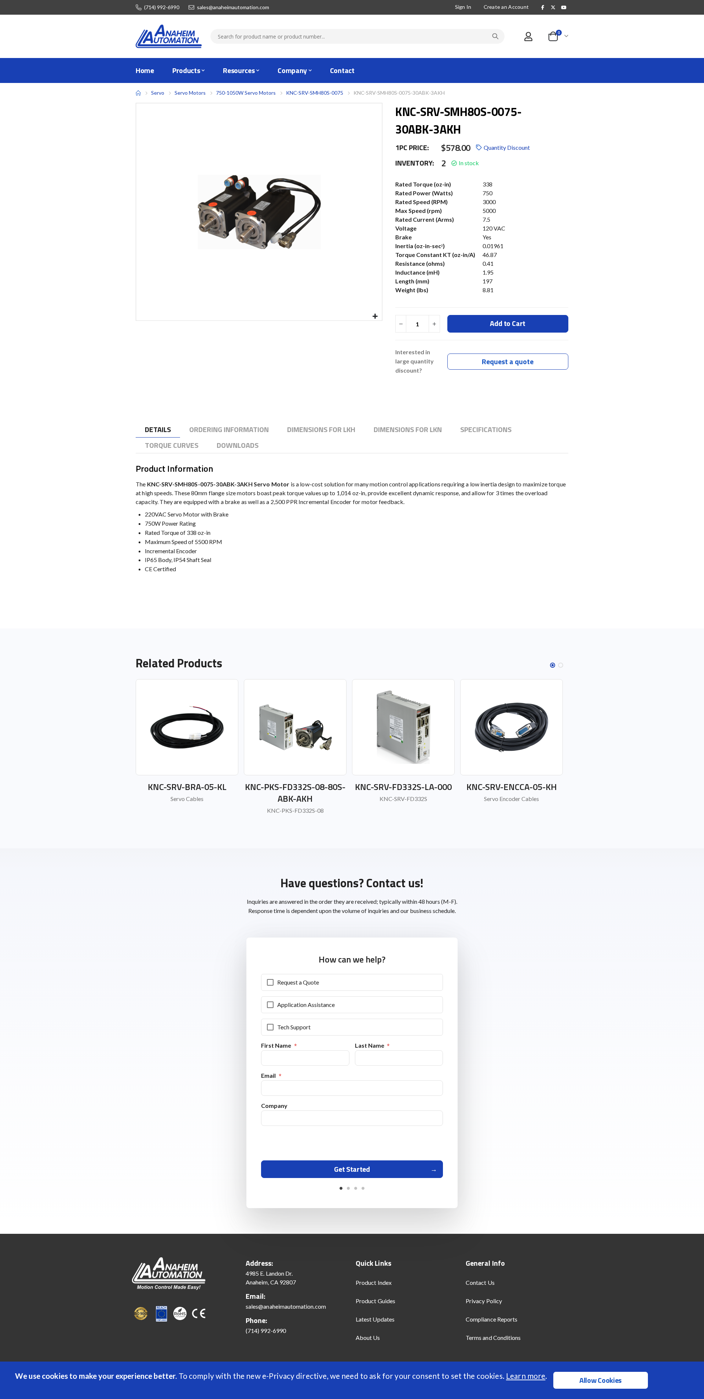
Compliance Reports (491, 1319)
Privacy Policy (484, 1300)
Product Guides (375, 1300)
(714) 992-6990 (161, 7)
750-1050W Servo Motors (246, 93)
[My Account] (528, 36)
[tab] (158, 430)
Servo (157, 93)
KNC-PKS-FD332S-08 (295, 810)
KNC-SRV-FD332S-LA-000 (403, 786)
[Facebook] (542, 7)
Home (138, 92)
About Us (368, 1337)
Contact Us (480, 1282)
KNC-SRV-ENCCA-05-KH (511, 786)
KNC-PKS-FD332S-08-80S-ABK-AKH (295, 792)
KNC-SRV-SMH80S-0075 (314, 93)
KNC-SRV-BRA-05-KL (187, 786)
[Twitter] (553, 7)
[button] (375, 316)
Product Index (374, 1282)
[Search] (495, 36)
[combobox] (357, 36)
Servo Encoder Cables (511, 798)
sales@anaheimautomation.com (233, 7)
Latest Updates (375, 1319)
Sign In (463, 7)
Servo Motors (190, 92)
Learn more (525, 1375)
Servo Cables (186, 798)
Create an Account (506, 7)
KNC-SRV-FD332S (403, 798)
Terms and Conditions (493, 1337)
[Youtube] (563, 7)
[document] (353, 1380)
